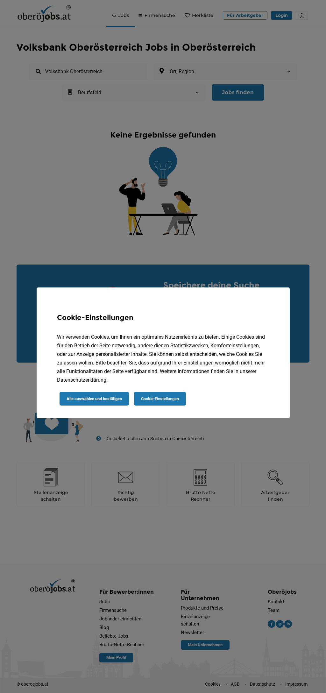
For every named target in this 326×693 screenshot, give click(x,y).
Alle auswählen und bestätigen (94, 398)
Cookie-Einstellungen (160, 398)
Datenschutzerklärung (81, 380)
